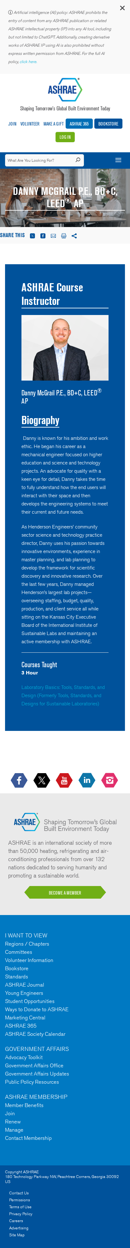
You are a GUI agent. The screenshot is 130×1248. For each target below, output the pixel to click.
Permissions (19, 1200)
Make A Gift (54, 124)
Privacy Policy (20, 1213)
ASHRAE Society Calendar (35, 1034)
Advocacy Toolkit (24, 1057)
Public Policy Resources (32, 1082)
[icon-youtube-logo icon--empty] (64, 780)
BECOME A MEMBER (65, 893)
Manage (14, 1130)
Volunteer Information (29, 960)
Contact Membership (28, 1138)
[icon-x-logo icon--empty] (42, 780)
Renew (13, 1121)
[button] (122, 9)
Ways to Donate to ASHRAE (36, 1009)
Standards (16, 976)
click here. (29, 61)
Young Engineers (24, 993)
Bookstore (108, 124)
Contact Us (19, 1193)
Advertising (18, 1228)
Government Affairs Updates (37, 1073)
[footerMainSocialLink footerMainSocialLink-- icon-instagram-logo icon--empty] (110, 780)
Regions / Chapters (27, 944)
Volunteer (30, 124)
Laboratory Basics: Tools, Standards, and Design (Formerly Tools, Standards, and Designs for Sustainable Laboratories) (63, 695)
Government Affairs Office (34, 1065)
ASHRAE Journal (24, 985)
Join (12, 124)
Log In (65, 137)
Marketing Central (25, 1017)
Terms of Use (20, 1207)
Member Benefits (24, 1105)
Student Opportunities (30, 1001)
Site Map (17, 1235)
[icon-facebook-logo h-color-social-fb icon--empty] (19, 780)
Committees (18, 952)
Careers (16, 1220)
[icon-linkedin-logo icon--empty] (87, 780)
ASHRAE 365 (79, 124)
